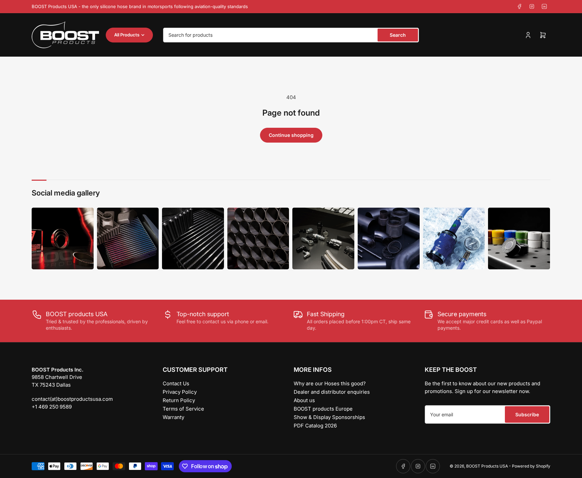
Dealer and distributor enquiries (332, 392)
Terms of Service (183, 409)
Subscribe (527, 414)
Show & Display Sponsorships (329, 417)
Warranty (173, 417)
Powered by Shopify (531, 466)
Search (398, 35)
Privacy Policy (180, 392)
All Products (126, 34)
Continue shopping (291, 135)
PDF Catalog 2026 (315, 425)
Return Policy (179, 400)
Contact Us (176, 383)
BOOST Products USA (487, 466)
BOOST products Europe (323, 409)
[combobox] (291, 35)
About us (304, 400)
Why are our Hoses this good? (330, 383)
